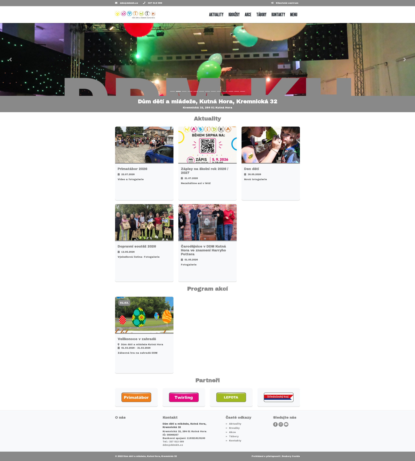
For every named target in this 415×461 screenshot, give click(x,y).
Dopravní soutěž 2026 (137, 246)
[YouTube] (286, 424)
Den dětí (251, 169)
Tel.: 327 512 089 (173, 441)
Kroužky (234, 428)
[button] (294, 14)
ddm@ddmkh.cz (129, 3)
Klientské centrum (287, 3)
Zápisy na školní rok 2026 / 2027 (204, 170)
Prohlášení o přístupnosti (266, 456)
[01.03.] (144, 314)
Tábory (233, 436)
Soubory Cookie (291, 456)
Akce (232, 432)
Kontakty (235, 440)
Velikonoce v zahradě (137, 339)
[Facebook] (275, 424)
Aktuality (235, 424)
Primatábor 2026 (132, 169)
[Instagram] (281, 424)
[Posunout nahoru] (408, 454)
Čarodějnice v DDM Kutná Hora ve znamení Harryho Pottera (203, 250)
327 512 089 (155, 3)
